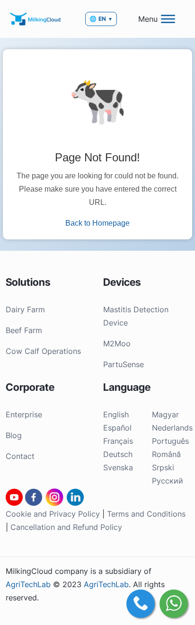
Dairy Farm (25, 309)
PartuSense (123, 364)
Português (170, 441)
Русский (167, 480)
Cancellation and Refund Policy (66, 527)
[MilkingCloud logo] (35, 19)
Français (118, 441)
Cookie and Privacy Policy (53, 514)
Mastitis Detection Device (135, 316)
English (116, 414)
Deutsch (118, 454)
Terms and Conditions (146, 514)
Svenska (118, 467)
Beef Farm (24, 330)
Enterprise (24, 414)
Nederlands (172, 427)
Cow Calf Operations (43, 351)
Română (166, 454)
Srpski (163, 467)
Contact (20, 456)
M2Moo (117, 343)
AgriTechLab (28, 584)
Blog (14, 435)
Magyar (165, 414)
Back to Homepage (97, 223)
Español (117, 427)
